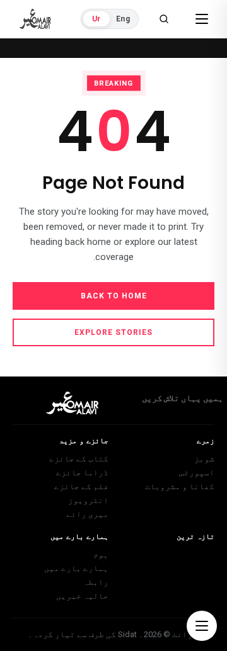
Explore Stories (113, 332)
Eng (123, 18)
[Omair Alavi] (35, 19)
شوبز (204, 458)
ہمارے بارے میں (76, 568)
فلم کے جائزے (81, 486)
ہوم (100, 554)
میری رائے (87, 514)
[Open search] (164, 18)
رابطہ (95, 582)
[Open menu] (201, 18)
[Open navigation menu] (202, 626)
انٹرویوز (88, 500)
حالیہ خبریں (82, 596)
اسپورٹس (196, 472)
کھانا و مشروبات (179, 486)
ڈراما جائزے (82, 472)
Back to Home (114, 296)
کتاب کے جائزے (78, 458)
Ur (96, 18)
